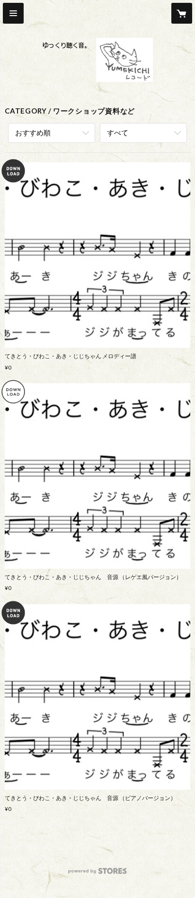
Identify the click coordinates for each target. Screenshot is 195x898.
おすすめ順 (33, 132)
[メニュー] (13, 13)
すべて (117, 132)
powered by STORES (97, 873)
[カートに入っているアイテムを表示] (181, 13)
